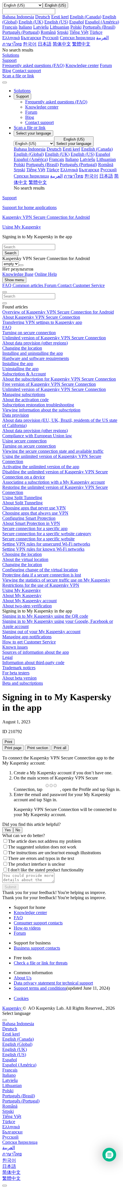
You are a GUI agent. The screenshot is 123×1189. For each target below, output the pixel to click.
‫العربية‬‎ (102, 37)
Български (31, 37)
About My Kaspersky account (29, 600)
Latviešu (41, 27)
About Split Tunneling (22, 502)
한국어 (30, 44)
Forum (106, 65)
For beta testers (15, 672)
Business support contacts (37, 948)
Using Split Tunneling (22, 497)
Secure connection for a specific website (38, 538)
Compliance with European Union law (37, 435)
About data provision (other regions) (35, 342)
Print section (37, 748)
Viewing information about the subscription (41, 410)
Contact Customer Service (81, 285)
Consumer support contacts (38, 922)
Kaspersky (12, 1008)
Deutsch (42, 16)
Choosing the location (22, 554)
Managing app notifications (26, 636)
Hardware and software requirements (35, 358)
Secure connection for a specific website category (46, 533)
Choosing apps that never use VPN (34, 507)
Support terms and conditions (40, 988)
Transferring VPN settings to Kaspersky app (42, 322)
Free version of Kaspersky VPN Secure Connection (49, 384)
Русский (50, 37)
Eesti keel (60, 16)
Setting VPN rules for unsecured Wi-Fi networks (46, 544)
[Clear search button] (4, 303)
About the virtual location (25, 559)
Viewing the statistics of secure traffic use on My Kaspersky (56, 580)
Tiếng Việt (79, 32)
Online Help (46, 274)
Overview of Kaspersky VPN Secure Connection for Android (58, 312)
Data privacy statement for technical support (53, 983)
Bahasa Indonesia (18, 16)
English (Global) (29, 154)
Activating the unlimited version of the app (40, 466)
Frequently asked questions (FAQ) (33, 65)
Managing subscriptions (23, 394)
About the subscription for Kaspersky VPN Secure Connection (59, 379)
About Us (22, 977)
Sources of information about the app (35, 652)
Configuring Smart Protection (28, 518)
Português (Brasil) (99, 27)
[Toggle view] (4, 292)
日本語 (44, 44)
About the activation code (25, 399)
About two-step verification (27, 605)
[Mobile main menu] (4, 82)
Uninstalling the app (20, 368)
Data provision (15, 415)
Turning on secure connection (29, 332)
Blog (6, 70)
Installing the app (17, 363)
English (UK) (31, 21)
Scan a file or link (29, 127)
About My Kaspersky (21, 595)
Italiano (25, 27)
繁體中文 (81, 44)
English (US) (56, 21)
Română (48, 32)
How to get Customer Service (29, 641)
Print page (13, 748)
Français (9, 27)
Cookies (21, 998)
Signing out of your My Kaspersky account (41, 631)
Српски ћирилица (77, 37)
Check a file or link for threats (41, 962)
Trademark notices (18, 667)
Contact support (26, 70)
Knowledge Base (17, 274)
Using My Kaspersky (21, 590)
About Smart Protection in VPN (31, 523)
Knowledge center (82, 65)
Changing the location (22, 348)
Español (76, 21)
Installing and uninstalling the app (32, 353)
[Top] (4, 1185)
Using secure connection (24, 440)
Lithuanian (59, 27)
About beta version (19, 678)
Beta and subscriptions (22, 683)
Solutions (22, 90)
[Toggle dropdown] (21, 265)
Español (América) (102, 21)
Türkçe (96, 32)
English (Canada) (85, 16)
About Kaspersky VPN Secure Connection (41, 317)
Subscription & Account (24, 373)
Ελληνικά (11, 37)
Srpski (62, 32)
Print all (60, 748)
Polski (76, 27)
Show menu (14, 280)
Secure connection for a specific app (35, 528)
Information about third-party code (33, 662)
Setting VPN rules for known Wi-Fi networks (43, 549)
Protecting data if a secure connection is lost (41, 574)
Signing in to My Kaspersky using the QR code (45, 616)
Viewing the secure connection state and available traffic (53, 451)
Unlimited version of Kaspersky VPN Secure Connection (54, 337)
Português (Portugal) (20, 32)
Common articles (28, 285)
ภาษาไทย (12, 44)
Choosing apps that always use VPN (35, 513)
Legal (7, 657)
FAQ (6, 327)
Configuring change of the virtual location (40, 569)
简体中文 (62, 44)
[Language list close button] (4, 1020)
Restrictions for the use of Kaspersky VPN (40, 585)
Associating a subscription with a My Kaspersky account (53, 482)
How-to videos (27, 928)
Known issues (15, 647)
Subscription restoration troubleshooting (38, 404)
